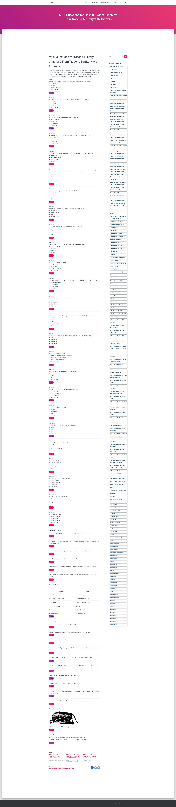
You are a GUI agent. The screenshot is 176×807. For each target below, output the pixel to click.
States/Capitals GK (114, 519)
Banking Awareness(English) (116, 72)
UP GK (111, 528)
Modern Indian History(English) (117, 484)
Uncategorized (113, 525)
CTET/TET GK (113, 230)
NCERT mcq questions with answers (118, 490)
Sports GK (112, 513)
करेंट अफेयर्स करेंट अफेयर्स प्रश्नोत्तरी (116, 552)
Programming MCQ (94, 2)
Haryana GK (113, 286)
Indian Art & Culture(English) (116, 304)
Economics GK (113, 251)
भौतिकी (111, 591)
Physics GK (112, 493)
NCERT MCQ (115, 2)
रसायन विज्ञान (112, 600)
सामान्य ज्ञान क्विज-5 (113, 621)
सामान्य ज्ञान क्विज (113, 609)
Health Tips (112, 289)
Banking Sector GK (114, 75)
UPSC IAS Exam (113, 531)
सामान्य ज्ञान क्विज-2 (113, 612)
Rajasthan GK (113, 507)
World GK (112, 540)
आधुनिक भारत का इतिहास (114, 543)
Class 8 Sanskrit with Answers (117, 221)
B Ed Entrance (113, 69)
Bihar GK (112, 78)
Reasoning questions (115, 510)
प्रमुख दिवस (112, 570)
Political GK (112, 496)
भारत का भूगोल (112, 579)
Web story (112, 534)
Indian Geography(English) (116, 310)
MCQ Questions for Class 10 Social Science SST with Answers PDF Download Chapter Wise (73, 756)
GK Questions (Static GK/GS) (116, 280)
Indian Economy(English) (116, 307)
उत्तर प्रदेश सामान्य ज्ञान (114, 546)
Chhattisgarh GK (113, 87)
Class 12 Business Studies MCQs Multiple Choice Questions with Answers (117, 159)
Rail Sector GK (113, 504)
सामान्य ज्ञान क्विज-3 (113, 615)
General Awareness (114, 260)
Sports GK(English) (114, 516)
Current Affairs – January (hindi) (117, 236)
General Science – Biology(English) (118, 263)
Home (86, 2)
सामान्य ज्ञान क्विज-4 (113, 618)
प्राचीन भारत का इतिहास (114, 573)
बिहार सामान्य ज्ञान (113, 576)
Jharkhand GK (113, 316)
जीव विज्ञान (112, 561)
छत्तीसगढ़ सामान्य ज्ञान (113, 558)
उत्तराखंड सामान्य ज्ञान (113, 549)
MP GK (111, 487)
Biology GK (112, 81)
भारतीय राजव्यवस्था (113, 585)
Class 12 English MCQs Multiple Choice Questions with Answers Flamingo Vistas (117, 177)
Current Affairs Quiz (105, 2)
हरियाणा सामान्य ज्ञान (113, 624)
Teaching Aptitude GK (115, 522)
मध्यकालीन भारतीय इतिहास (114, 597)
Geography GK (113, 274)
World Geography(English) (116, 537)
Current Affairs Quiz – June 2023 (117, 248)
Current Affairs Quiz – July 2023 (117, 245)
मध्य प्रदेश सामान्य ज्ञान (114, 594)
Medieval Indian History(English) (117, 481)
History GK (112, 295)
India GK (112, 298)
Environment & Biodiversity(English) (118, 257)
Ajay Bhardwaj (124, 803)
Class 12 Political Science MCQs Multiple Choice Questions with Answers (117, 206)
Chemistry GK (113, 84)
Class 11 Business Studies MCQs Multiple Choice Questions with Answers (117, 108)
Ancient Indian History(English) (117, 66)
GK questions (113, 277)
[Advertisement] (88, 39)
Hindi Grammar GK (114, 292)
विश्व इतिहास (112, 603)
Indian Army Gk (113, 301)
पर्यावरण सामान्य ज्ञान (113, 567)
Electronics (112, 254)
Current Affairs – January (116, 233)
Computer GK (113, 227)
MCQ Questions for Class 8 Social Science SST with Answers (61, 768)
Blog (121, 2)
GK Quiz (112, 283)
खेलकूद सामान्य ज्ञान (113, 555)
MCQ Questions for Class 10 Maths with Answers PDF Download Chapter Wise (118, 349)
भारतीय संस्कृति (112, 588)
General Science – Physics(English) (118, 272)
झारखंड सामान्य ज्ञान (113, 564)
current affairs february (115, 239)
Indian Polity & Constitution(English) (118, 313)
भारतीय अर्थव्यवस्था (113, 582)
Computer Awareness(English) (117, 224)
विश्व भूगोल (112, 606)
